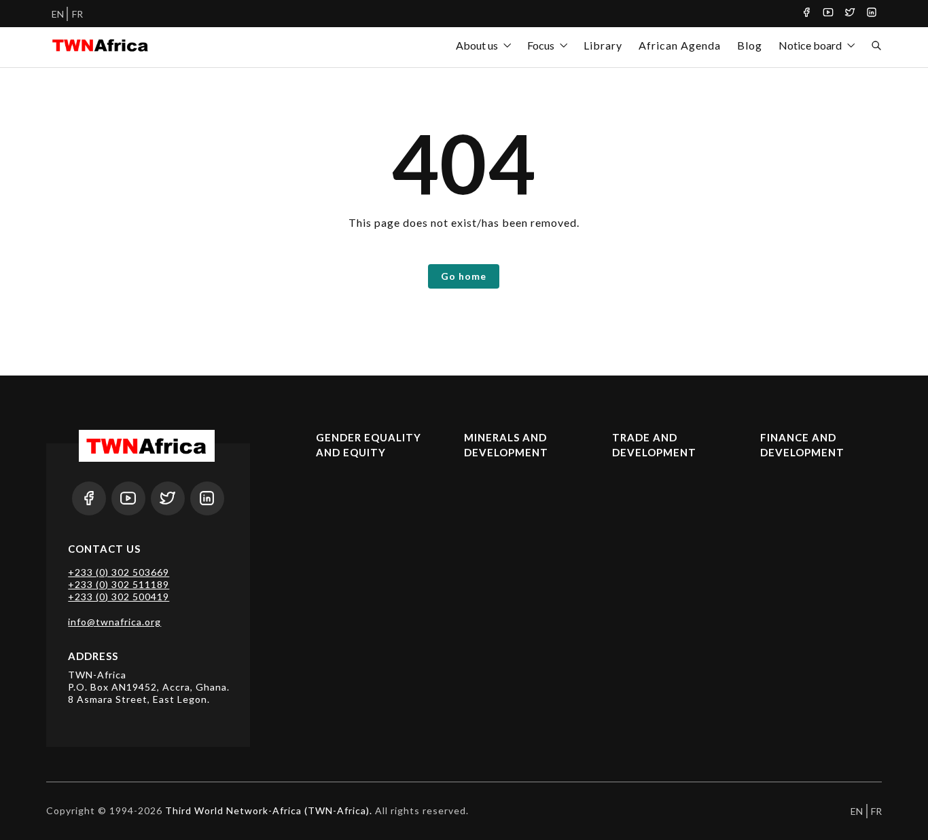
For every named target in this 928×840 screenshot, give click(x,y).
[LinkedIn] (871, 13)
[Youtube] (828, 13)
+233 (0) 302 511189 (118, 584)
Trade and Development (654, 445)
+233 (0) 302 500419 (118, 596)
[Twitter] (849, 13)
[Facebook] (806, 13)
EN (58, 14)
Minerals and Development (506, 445)
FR (77, 14)
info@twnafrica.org (114, 621)
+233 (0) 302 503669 (118, 572)
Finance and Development (802, 445)
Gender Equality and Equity (368, 445)
